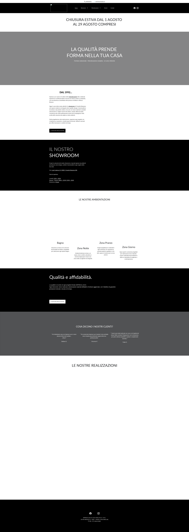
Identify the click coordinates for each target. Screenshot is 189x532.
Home (76, 8)
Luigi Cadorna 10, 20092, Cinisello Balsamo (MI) (64, 170)
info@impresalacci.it (100, 1)
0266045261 (89, 1)
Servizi (105, 8)
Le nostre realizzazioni (57, 130)
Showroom (83, 8)
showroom (72, 106)
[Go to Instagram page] (138, 8)
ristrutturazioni (73, 96)
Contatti (112, 8)
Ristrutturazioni (95, 8)
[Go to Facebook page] (135, 8)
